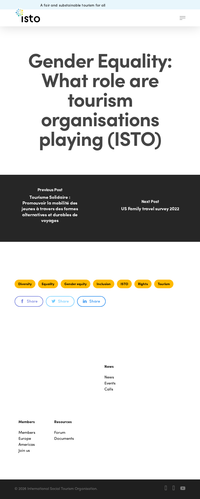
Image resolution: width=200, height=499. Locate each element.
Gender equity (75, 283)
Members (26, 432)
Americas (26, 444)
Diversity (25, 283)
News (109, 377)
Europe (24, 438)
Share (32, 301)
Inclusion (104, 283)
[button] (182, 18)
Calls (108, 389)
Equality (48, 283)
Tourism (164, 283)
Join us (24, 450)
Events (110, 383)
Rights (143, 283)
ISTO (124, 283)
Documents (64, 438)
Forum (59, 432)
